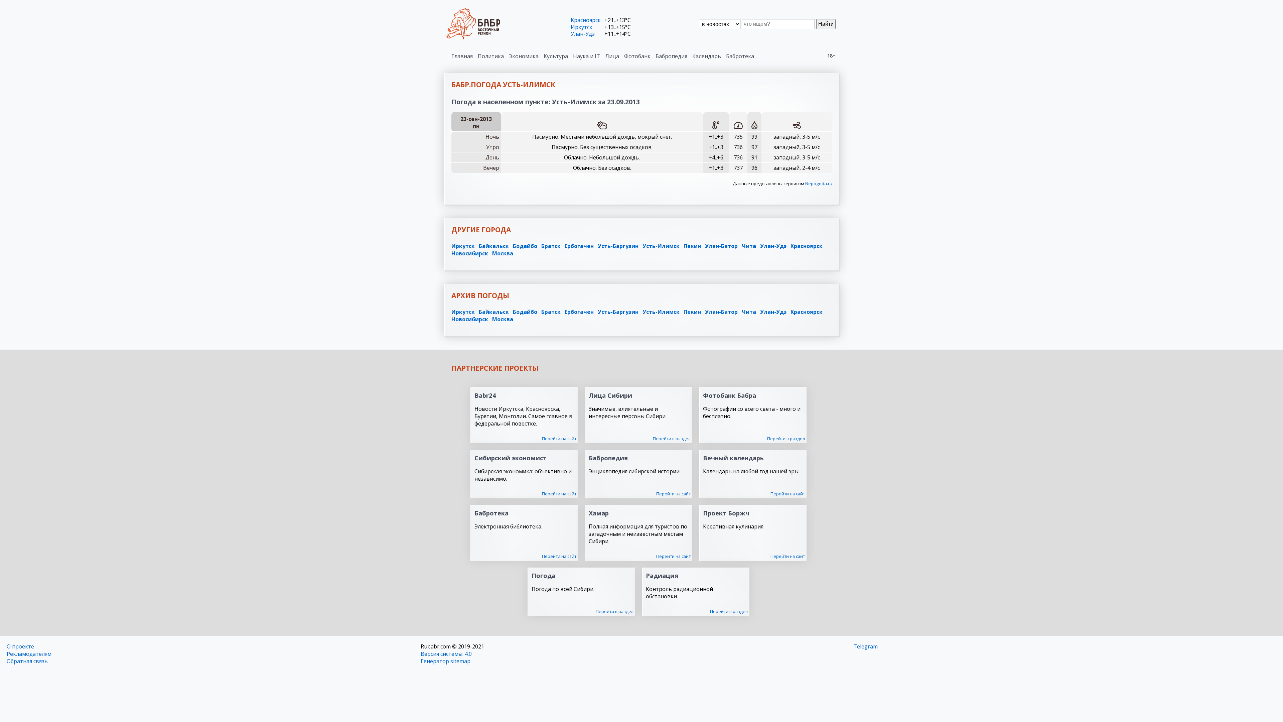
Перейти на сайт (559, 439)
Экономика (524, 56)
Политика (491, 56)
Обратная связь (27, 661)
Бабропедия (671, 56)
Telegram (865, 646)
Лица (612, 56)
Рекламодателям (29, 653)
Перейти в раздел (672, 439)
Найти (826, 24)
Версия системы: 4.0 (446, 653)
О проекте (20, 646)
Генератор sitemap (445, 661)
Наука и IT (586, 56)
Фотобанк (637, 56)
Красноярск (586, 20)
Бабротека (740, 56)
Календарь (706, 56)
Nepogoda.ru (818, 183)
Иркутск (581, 27)
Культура (556, 56)
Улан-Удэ (583, 33)
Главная (462, 56)
